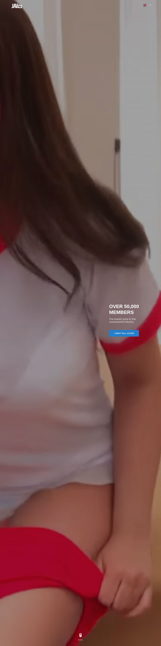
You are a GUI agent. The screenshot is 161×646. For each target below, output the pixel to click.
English (145, 5)
